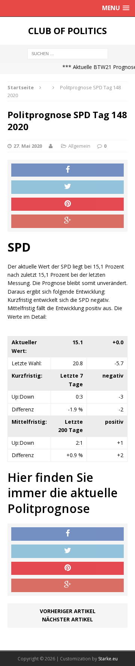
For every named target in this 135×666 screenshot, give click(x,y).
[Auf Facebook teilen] (67, 170)
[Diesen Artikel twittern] (67, 187)
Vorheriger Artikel (68, 611)
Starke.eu (108, 659)
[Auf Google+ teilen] (67, 221)
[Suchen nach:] (67, 53)
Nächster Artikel (67, 619)
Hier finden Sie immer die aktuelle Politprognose (63, 492)
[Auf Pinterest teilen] (67, 204)
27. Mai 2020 (28, 145)
